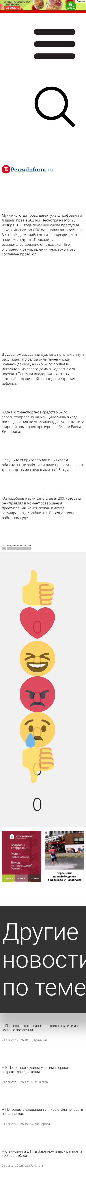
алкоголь (25, 545)
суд (4, 545)
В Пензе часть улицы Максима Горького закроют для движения (36, 1070)
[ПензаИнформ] (27, 169)
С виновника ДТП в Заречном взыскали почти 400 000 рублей (42, 1153)
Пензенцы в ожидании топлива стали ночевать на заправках (42, 1111)
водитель (13, 545)
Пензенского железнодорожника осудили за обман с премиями (40, 1028)
